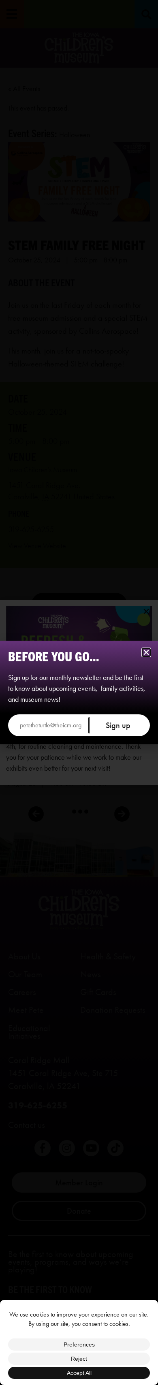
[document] (79, 692)
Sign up (118, 725)
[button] (146, 652)
